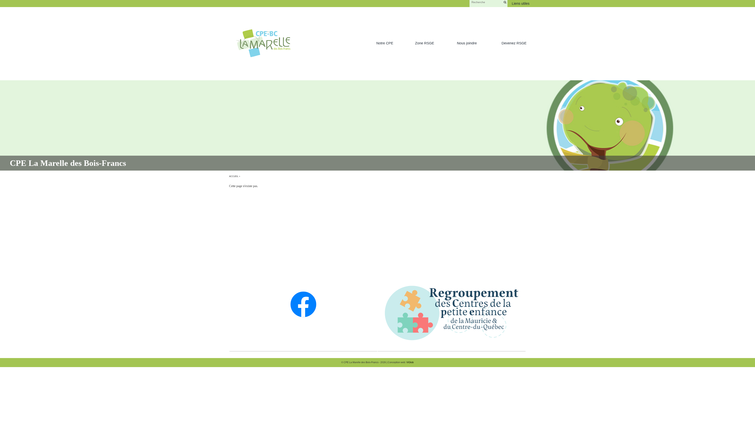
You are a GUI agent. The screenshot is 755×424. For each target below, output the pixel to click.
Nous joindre (467, 43)
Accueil (233, 176)
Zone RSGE (424, 43)
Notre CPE (384, 43)
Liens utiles (520, 3)
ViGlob (410, 362)
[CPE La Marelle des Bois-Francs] (263, 43)
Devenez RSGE (514, 43)
